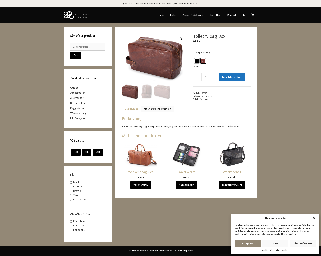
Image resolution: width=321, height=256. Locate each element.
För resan (204, 99)
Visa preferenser (303, 243)
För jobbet (79, 221)
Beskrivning (131, 109)
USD (98, 152)
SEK (87, 152)
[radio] (196, 60)
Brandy (77, 186)
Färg (198, 52)
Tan (75, 195)
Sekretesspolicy (281, 250)
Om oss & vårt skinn (192, 15)
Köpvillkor (215, 15)
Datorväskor (77, 103)
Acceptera (247, 243)
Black (76, 182)
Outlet (74, 87)
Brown (77, 191)
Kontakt (231, 15)
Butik (173, 15)
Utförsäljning (78, 118)
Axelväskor (76, 98)
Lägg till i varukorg (232, 77)
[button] (314, 218)
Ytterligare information (157, 109)
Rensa (196, 66)
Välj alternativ (140, 185)
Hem (161, 15)
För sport (79, 230)
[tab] (131, 109)
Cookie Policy (268, 250)
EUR (76, 152)
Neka (275, 243)
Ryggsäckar (77, 108)
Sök (76, 55)
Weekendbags (78, 113)
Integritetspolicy (184, 251)
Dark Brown (80, 199)
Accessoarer (207, 96)
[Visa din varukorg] (252, 15)
